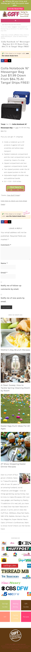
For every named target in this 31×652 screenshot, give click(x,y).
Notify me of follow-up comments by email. (11, 287)
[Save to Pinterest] (6, 60)
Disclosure (8, 36)
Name (4, 263)
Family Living (15, 616)
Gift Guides (26, 605)
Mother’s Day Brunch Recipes (15, 350)
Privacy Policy (15, 649)
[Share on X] (9, 60)
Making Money (15, 605)
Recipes (26, 617)
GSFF (15, 14)
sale (16, 128)
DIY (5, 617)
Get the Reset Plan (15, 9)
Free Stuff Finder (13, 195)
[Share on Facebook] (2, 60)
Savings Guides (5, 605)
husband (13, 487)
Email (4, 273)
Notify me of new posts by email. (12, 299)
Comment (6, 245)
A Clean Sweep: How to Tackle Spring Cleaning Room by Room (15, 388)
